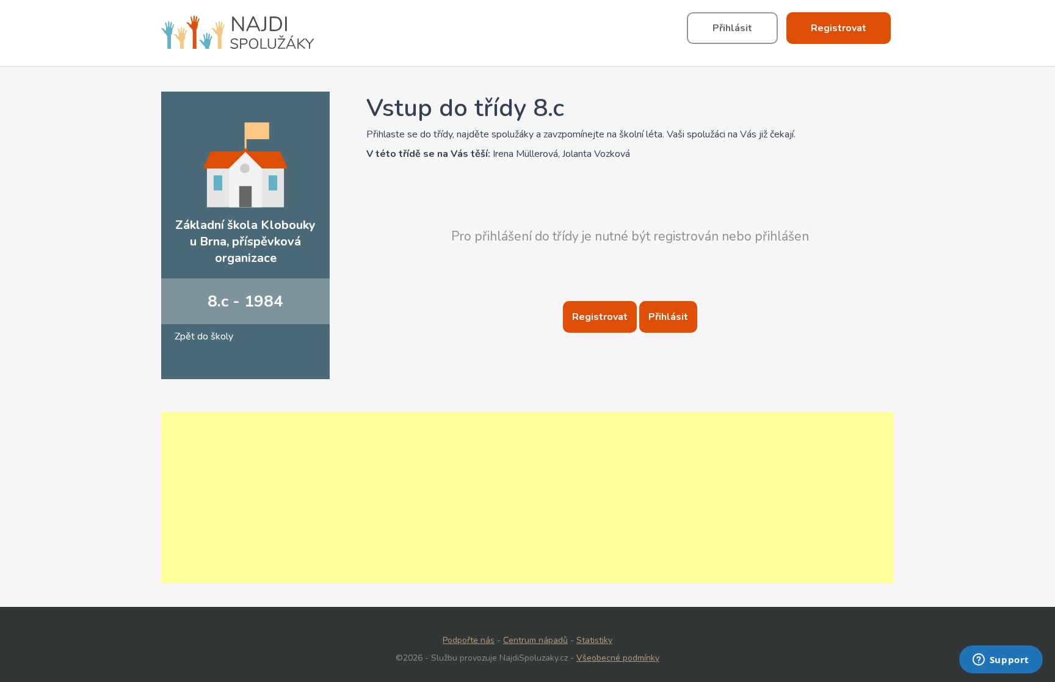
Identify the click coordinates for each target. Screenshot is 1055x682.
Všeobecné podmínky (617, 658)
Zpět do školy (204, 336)
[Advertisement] (527, 497)
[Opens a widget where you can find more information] (1001, 660)
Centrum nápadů (535, 640)
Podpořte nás (469, 640)
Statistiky (594, 640)
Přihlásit (668, 317)
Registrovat (600, 317)
